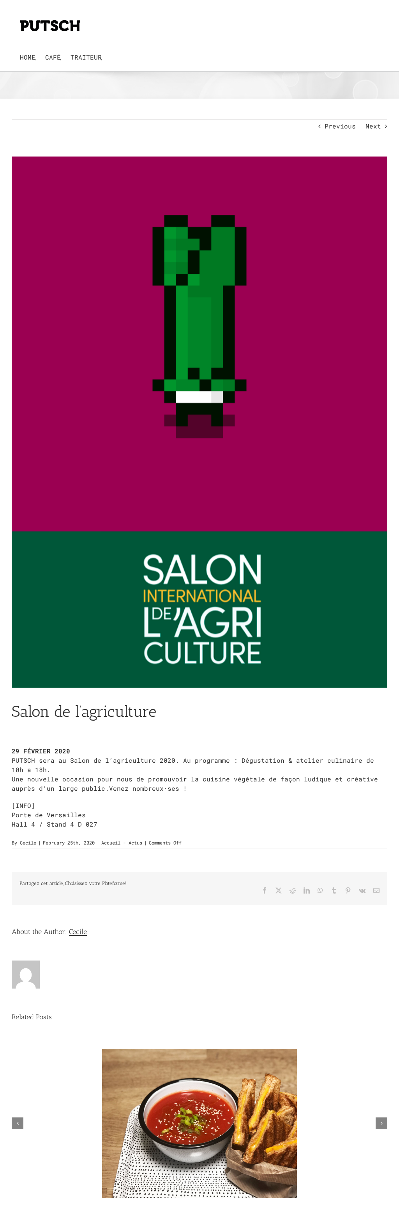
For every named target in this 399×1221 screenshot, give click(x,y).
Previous (340, 126)
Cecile (28, 842)
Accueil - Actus (121, 842)
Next (373, 126)
